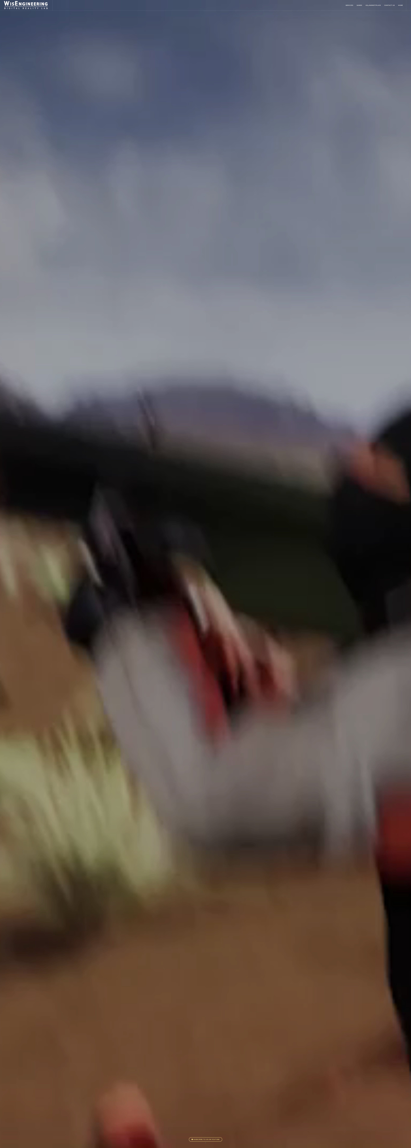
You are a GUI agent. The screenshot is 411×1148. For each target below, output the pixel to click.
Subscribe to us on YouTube (207, 1139)
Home (400, 5)
